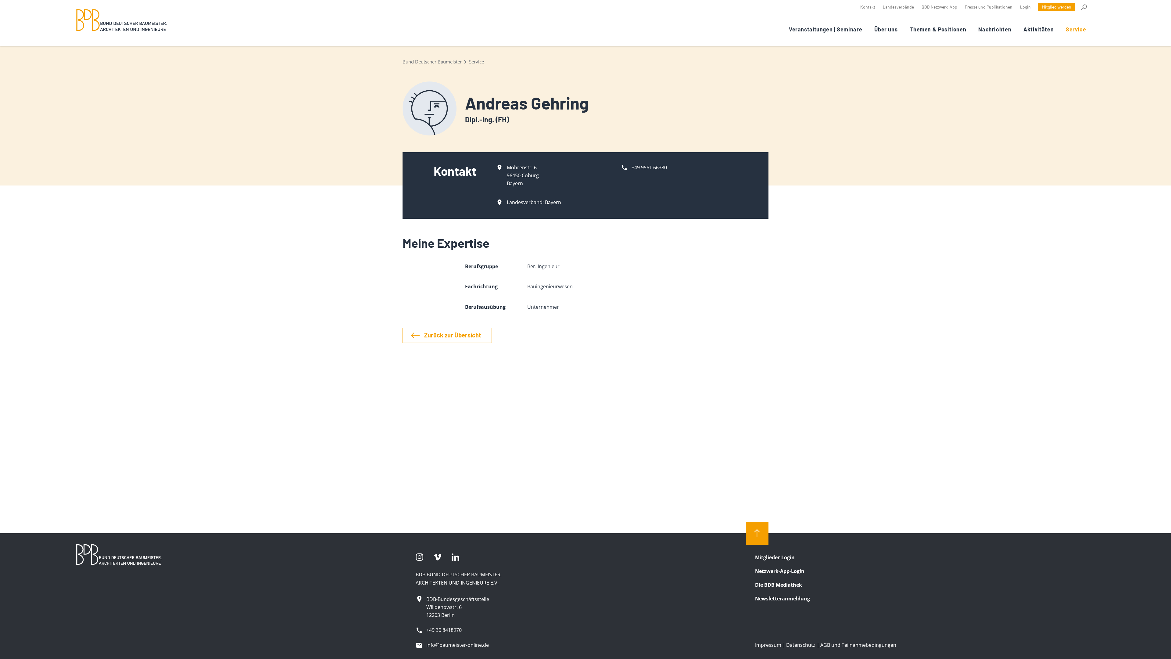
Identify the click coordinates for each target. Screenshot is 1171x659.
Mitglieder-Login (775, 557)
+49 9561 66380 (649, 167)
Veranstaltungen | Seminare (825, 29)
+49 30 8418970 (444, 630)
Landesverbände (898, 6)
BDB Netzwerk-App (939, 6)
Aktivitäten (1038, 29)
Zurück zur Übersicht (452, 335)
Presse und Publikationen (988, 6)
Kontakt (867, 6)
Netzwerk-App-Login (779, 571)
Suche (1083, 7)
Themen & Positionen (938, 29)
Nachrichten (994, 29)
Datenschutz (800, 645)
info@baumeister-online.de (457, 645)
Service (1076, 29)
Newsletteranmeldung (782, 598)
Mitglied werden (1056, 6)
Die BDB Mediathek (778, 585)
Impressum (768, 645)
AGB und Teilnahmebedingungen (858, 645)
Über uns (885, 29)
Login (1025, 6)
